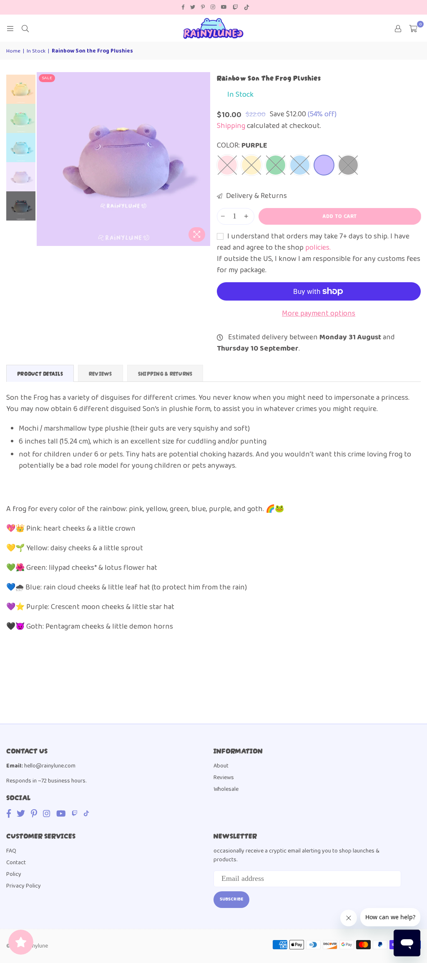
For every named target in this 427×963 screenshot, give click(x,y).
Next (203, 159)
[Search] (25, 28)
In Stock (36, 51)
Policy (13, 874)
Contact (16, 862)
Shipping (231, 126)
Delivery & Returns (255, 196)
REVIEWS (100, 373)
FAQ (11, 850)
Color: (242, 145)
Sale (47, 78)
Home (13, 51)
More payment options (318, 313)
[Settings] (397, 28)
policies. (318, 247)
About (221, 765)
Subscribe (231, 899)
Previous (44, 159)
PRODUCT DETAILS (40, 373)
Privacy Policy (23, 885)
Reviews (224, 777)
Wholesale (226, 789)
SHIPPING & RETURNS (165, 373)
